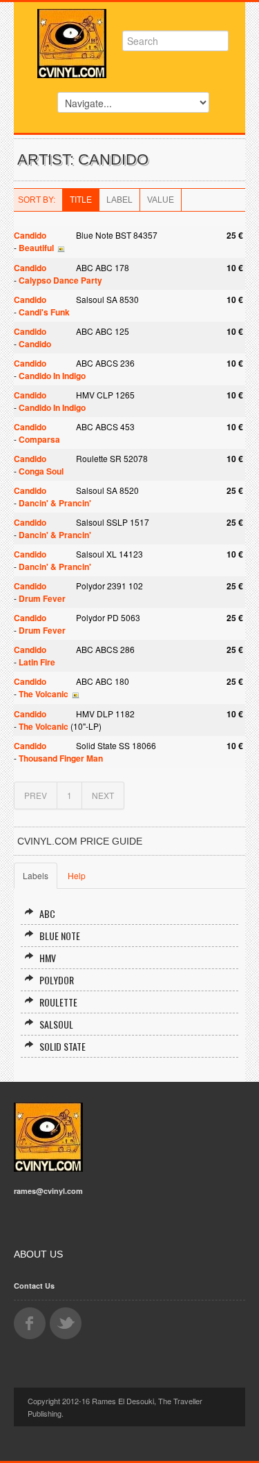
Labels (35, 875)
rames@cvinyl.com (48, 1191)
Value (160, 200)
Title (81, 200)
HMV (47, 957)
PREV (35, 795)
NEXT (103, 795)
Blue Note (59, 935)
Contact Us (34, 1285)
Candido (30, 235)
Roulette (58, 1002)
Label (119, 200)
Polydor (56, 980)
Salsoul (56, 1024)
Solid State (62, 1046)
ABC (47, 913)
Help (77, 875)
